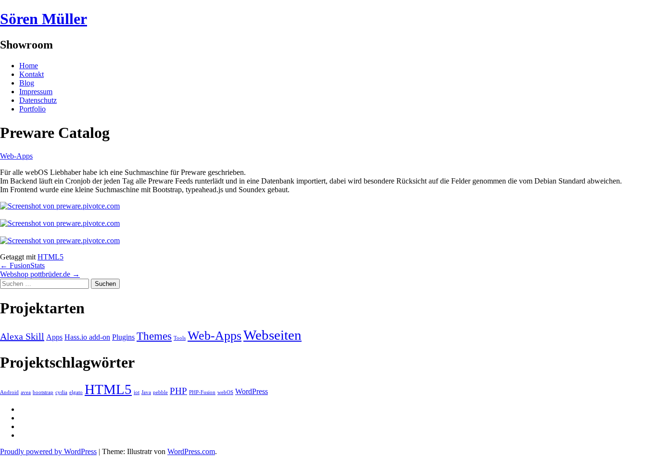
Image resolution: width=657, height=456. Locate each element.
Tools (180, 338)
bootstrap (43, 392)
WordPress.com (191, 451)
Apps (54, 337)
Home (28, 66)
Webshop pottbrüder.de (40, 274)
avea (26, 392)
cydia (61, 392)
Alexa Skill (22, 336)
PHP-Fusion (202, 392)
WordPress (251, 391)
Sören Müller (43, 18)
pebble (160, 392)
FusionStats (22, 265)
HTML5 (50, 257)
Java (146, 392)
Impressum (35, 91)
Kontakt (31, 74)
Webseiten (272, 335)
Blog (26, 83)
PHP (178, 391)
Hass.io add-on (87, 337)
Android (9, 392)
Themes (154, 336)
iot (136, 392)
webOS (225, 392)
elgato (76, 392)
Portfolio (32, 109)
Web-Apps (16, 156)
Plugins (123, 337)
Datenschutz (38, 100)
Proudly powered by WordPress (48, 451)
